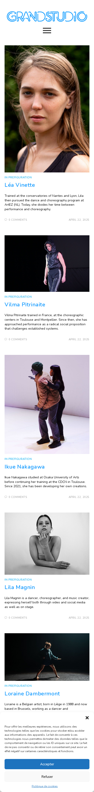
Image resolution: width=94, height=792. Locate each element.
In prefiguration (18, 177)
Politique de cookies (45, 786)
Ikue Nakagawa (25, 466)
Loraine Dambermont (32, 693)
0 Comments (18, 220)
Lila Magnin (20, 587)
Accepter (47, 764)
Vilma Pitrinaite (25, 304)
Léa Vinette (20, 185)
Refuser (47, 776)
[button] (87, 717)
